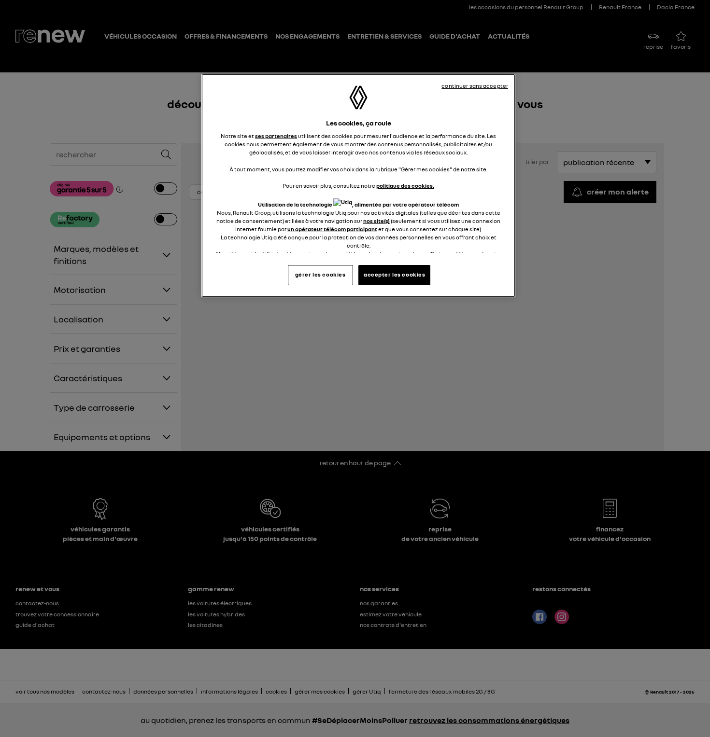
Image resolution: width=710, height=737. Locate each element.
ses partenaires (276, 136)
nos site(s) (376, 221)
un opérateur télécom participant (332, 229)
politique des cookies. (405, 185)
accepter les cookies (394, 274)
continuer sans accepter (474, 86)
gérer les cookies (320, 274)
